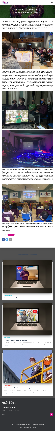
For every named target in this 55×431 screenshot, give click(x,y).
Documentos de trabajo (38, 424)
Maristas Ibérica (32, 427)
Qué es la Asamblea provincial (23, 424)
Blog (20, 427)
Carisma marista (8, 295)
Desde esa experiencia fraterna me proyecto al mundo (21, 388)
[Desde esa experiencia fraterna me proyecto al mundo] (27, 366)
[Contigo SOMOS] (5, 2)
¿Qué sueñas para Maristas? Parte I (15, 340)
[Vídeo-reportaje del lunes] (27, 276)
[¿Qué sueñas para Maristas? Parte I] (27, 318)
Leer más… (6, 345)
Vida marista (7, 337)
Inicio (12, 424)
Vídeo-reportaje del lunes (12, 298)
